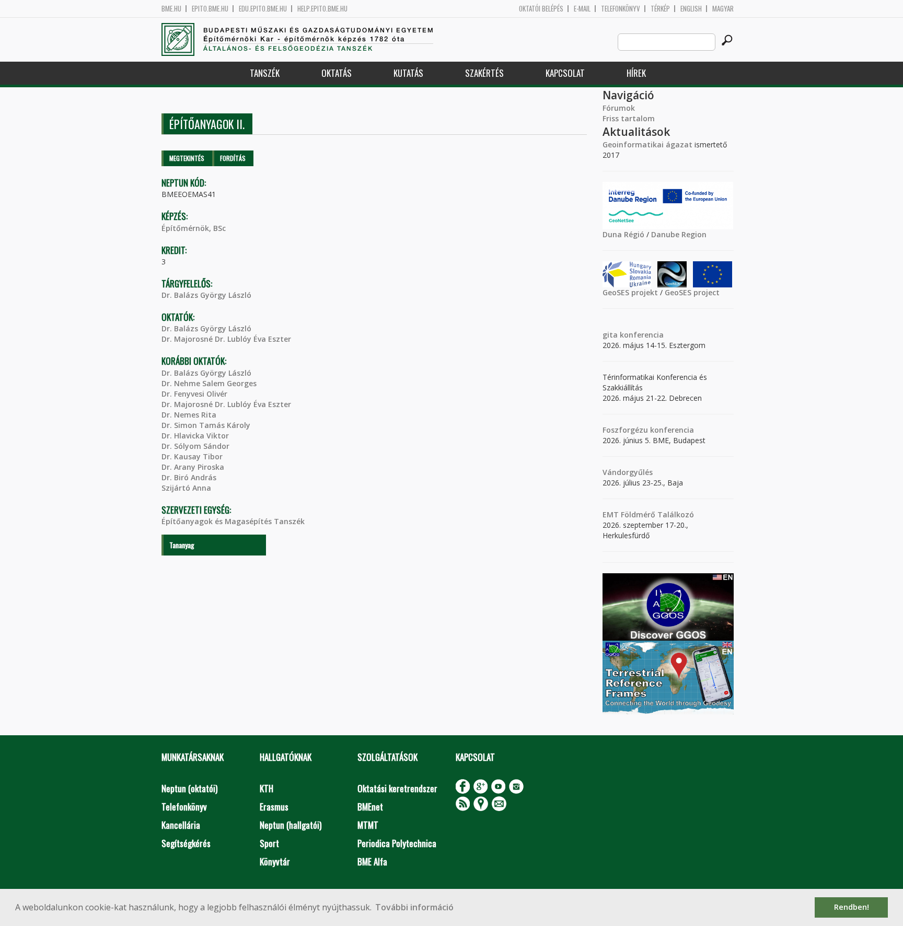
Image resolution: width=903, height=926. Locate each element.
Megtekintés (186, 158)
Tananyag (181, 544)
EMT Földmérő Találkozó (648, 514)
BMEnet (370, 806)
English (691, 8)
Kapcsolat (565, 72)
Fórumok (619, 108)
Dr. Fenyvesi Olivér (194, 394)
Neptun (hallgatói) (290, 824)
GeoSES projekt (630, 292)
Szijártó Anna (186, 488)
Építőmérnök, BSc (193, 228)
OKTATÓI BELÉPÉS (541, 8)
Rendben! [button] (851, 907)
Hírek (636, 72)
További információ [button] (414, 907)
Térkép (660, 8)
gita (610, 335)
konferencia (641, 335)
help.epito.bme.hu (322, 8)
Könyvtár (275, 861)
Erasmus (274, 806)
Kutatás (408, 72)
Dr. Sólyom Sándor (195, 446)
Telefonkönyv (620, 8)
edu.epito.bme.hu (263, 8)
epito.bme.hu (210, 8)
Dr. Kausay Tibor (192, 456)
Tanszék (265, 72)
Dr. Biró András (188, 477)
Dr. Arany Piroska (192, 467)
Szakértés (484, 72)
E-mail (582, 8)
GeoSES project (692, 292)
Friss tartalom (629, 118)
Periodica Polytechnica (396, 843)
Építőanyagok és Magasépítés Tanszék (233, 521)
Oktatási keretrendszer (397, 788)
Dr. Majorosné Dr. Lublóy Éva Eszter (226, 339)
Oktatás (336, 72)
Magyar (723, 8)
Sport (269, 843)
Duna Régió (623, 234)
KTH (266, 788)
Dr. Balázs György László (206, 295)
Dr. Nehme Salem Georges (209, 383)
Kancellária (180, 824)
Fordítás (233, 158)
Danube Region (679, 234)
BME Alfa (372, 861)
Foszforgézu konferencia (648, 430)
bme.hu (171, 8)
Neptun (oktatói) (189, 788)
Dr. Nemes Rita (188, 415)
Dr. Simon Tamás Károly (205, 425)
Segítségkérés (186, 843)
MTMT (367, 824)
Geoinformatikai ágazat (647, 144)
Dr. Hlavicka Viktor (195, 436)
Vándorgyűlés (628, 472)
